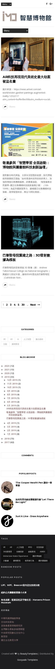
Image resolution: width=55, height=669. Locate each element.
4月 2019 (11, 423)
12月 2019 (12, 379)
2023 (7, 365)
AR (11, 339)
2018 (7, 438)
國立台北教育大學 (9, 640)
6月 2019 (11, 401)
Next (33, 304)
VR (4, 339)
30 (23, 305)
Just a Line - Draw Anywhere (32, 516)
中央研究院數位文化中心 (13, 632)
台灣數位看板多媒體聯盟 (13, 629)
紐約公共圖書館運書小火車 (13, 592)
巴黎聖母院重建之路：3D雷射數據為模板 (26, 418)
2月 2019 (11, 430)
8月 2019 (11, 394)
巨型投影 (40, 547)
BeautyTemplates (29, 653)
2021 (7, 369)
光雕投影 (20, 551)
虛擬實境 (31, 551)
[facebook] (46, 4)
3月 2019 (11, 426)
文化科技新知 (7, 621)
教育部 (4, 636)
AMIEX (42, 551)
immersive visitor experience (15, 556)
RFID (30, 547)
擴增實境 (15, 344)
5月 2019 (11, 405)
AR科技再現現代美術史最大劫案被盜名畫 (26, 408)
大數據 (6, 560)
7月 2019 (11, 398)
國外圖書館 (43, 560)
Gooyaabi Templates (27, 659)
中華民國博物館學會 (10, 618)
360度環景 (7, 551)
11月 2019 (12, 383)
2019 (7, 376)
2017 (7, 442)
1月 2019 (11, 434)
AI (18, 339)
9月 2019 (11, 390)
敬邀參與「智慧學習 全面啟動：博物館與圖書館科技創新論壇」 (29, 413)
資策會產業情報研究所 (11, 625)
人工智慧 (27, 339)
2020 (7, 373)
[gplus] (51, 4)
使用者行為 (29, 560)
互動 (5, 344)
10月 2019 (12, 387)
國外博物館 (37, 556)
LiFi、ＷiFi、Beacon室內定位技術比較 (20, 585)
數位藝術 (39, 339)
